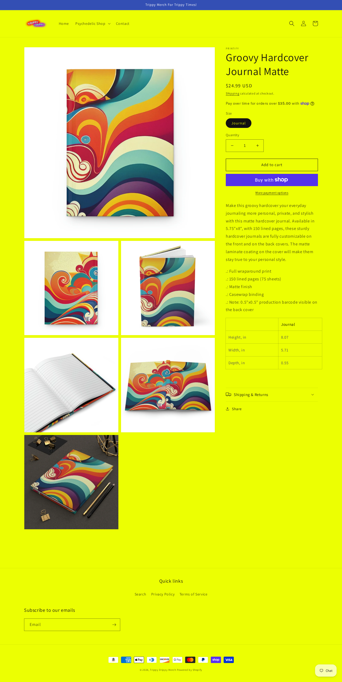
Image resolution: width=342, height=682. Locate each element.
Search (140, 594)
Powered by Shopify (190, 670)
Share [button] (237, 408)
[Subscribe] (114, 624)
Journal (238, 123)
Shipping (232, 93)
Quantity (232, 135)
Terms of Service (194, 594)
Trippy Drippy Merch (163, 670)
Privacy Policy (162, 594)
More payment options (271, 192)
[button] (92, 23)
